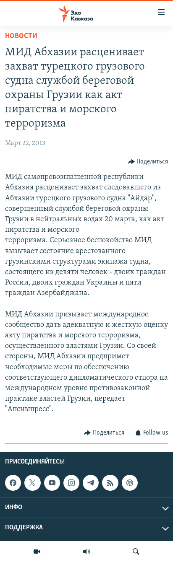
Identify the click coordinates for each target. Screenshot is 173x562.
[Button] (148, 161)
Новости (21, 36)
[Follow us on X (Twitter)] (32, 483)
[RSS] (110, 483)
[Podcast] (130, 483)
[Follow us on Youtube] (52, 483)
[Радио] (86, 551)
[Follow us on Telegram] (91, 483)
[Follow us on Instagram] (71, 483)
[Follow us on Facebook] (13, 483)
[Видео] (37, 551)
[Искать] (136, 551)
